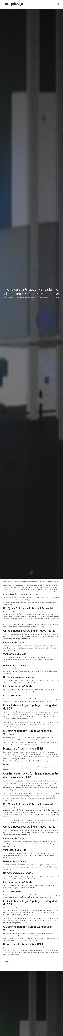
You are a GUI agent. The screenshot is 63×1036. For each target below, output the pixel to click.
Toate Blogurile (7, 581)
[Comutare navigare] (58, 4)
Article (16, 581)
